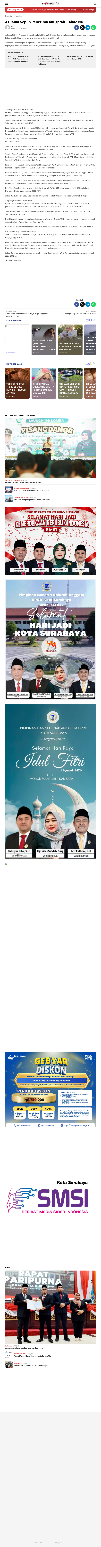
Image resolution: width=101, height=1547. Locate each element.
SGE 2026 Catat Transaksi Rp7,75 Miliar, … (31, 490)
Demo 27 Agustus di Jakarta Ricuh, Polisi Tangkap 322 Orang (62, 10)
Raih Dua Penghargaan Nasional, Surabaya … (33, 500)
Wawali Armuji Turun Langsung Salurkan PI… (32, 1356)
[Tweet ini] (82, 27)
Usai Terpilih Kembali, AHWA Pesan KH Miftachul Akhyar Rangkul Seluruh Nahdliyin (18, 59)
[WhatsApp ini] (93, 27)
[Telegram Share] (87, 27)
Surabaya (8, 1346)
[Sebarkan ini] (76, 27)
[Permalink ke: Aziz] (7, 27)
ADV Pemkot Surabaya (12, 480)
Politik (16, 1354)
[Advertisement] (50, 88)
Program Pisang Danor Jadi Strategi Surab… (24, 482)
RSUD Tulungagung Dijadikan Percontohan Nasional (77, 312)
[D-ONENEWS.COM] (50, 3)
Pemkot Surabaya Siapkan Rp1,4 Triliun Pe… (24, 1348)
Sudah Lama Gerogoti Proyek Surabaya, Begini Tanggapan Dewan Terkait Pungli (26, 313)
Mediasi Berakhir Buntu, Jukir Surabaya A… (32, 1365)
